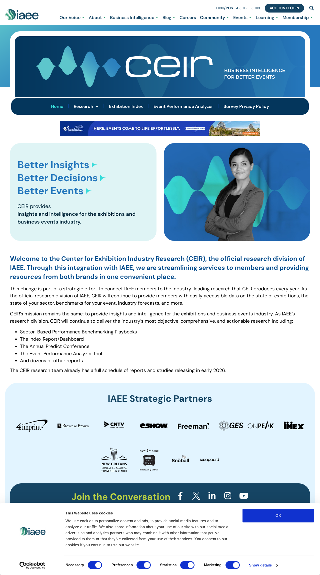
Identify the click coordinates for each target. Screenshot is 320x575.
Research (83, 106)
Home (57, 106)
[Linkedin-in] (212, 495)
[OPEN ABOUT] (104, 17)
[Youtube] (243, 495)
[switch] (143, 565)
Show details (260, 565)
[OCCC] (160, 134)
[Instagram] (227, 495)
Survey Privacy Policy (246, 106)
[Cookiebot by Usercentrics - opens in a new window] (32, 565)
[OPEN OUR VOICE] (83, 17)
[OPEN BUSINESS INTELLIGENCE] (157, 17)
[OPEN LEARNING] (277, 17)
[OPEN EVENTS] (250, 17)
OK (278, 515)
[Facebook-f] (180, 495)
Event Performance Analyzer (183, 106)
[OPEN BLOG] (174, 17)
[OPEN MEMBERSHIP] (311, 17)
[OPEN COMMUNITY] (227, 17)
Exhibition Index (126, 106)
